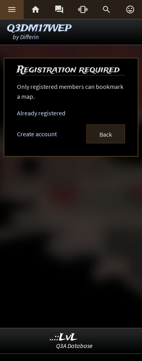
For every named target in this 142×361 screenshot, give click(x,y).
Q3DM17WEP (39, 29)
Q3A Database (74, 346)
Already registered (41, 113)
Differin (29, 37)
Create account (37, 134)
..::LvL (63, 337)
